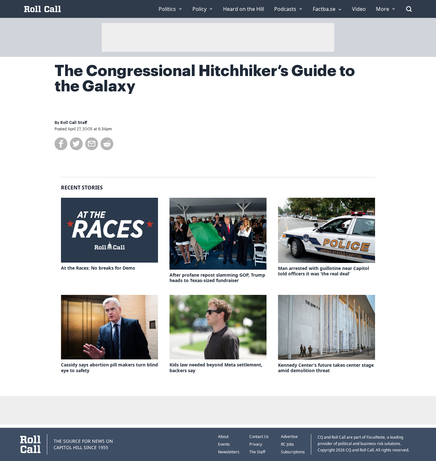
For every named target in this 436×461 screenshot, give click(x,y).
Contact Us (259, 436)
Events (224, 444)
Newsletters (228, 452)
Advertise (289, 436)
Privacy (255, 444)
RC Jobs (287, 444)
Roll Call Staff (73, 123)
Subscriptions (293, 452)
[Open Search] (409, 9)
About (223, 436)
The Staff (257, 452)
